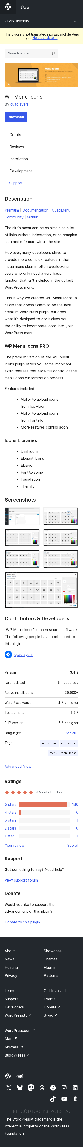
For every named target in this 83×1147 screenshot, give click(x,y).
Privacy (11, 975)
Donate (52, 1007)
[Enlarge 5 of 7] (33, 556)
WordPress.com (20, 1030)
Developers (14, 1007)
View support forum (21, 880)
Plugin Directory (17, 21)
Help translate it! (45, 38)
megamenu (69, 743)
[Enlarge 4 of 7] (72, 535)
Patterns (51, 975)
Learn (9, 990)
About (10, 951)
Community (14, 217)
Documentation (35, 210)
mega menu (49, 743)
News (9, 959)
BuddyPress (17, 1055)
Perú (19, 1076)
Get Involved (55, 990)
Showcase (53, 951)
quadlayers (19, 104)
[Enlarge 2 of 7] (72, 513)
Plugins (50, 967)
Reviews (16, 147)
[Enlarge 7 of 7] (72, 577)
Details (15, 134)
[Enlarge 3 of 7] (33, 535)
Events (50, 999)
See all (72, 845)
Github (32, 217)
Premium (12, 210)
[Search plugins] (53, 53)
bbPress (14, 1047)
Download (16, 117)
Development (20, 171)
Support (16, 183)
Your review (14, 845)
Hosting (11, 967)
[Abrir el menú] (75, 7)
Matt (11, 1038)
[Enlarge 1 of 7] (33, 513)
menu (53, 753)
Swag (51, 1015)
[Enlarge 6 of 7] (72, 556)
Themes (50, 959)
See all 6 (72, 733)
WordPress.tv (18, 1015)
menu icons (69, 753)
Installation (18, 158)
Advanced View (18, 766)
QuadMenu (61, 210)
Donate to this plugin (22, 922)
